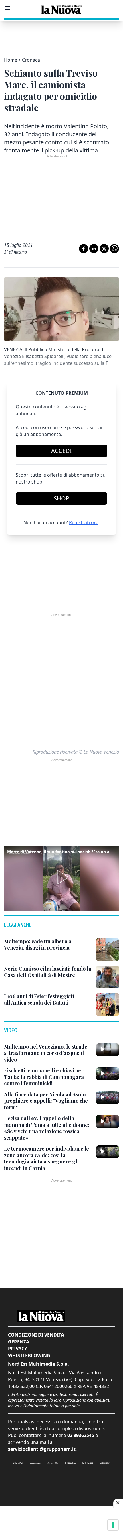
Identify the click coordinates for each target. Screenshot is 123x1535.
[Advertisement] (61, 35)
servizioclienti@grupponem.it (42, 1449)
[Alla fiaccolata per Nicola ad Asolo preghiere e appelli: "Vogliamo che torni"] (107, 1097)
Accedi (61, 451)
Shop (61, 498)
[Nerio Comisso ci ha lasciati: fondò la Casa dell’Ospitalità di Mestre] (107, 977)
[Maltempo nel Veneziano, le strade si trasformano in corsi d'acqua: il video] (107, 1049)
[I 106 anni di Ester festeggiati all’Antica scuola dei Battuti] (107, 1004)
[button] (61, 877)
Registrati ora (83, 522)
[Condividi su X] (104, 248)
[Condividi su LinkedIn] (93, 248)
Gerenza (18, 1342)
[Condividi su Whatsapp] (114, 248)
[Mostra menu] (7, 8)
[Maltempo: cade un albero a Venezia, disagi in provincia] (107, 949)
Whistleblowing (29, 1355)
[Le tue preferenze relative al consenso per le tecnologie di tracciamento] (113, 1525)
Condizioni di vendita (36, 1335)
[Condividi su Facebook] (83, 248)
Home (10, 60)
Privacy (17, 1348)
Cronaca (31, 60)
